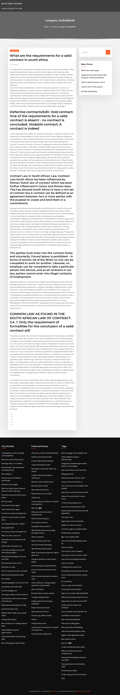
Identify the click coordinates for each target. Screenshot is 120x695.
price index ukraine (11, 3)
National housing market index (12, 575)
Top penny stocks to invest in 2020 (74, 555)
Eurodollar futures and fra (40, 526)
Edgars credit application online (72, 635)
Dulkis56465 (14, 51)
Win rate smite (6, 501)
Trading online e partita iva (71, 567)
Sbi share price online (69, 671)
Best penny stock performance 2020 (74, 492)
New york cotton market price (12, 460)
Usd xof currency (67, 563)
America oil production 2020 (41, 457)
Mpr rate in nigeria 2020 (70, 537)
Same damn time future (40, 490)
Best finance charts (68, 639)
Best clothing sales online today (13, 643)
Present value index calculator (42, 461)
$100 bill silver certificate (70, 533)
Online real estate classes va (71, 482)
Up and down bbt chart (9, 609)
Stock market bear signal (10, 505)
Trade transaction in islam (40, 465)
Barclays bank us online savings (42, 593)
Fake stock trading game (70, 623)
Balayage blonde (67, 474)
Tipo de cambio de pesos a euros (93, 82)
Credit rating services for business (74, 674)
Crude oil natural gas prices (71, 503)
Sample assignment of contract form (14, 583)
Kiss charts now (67, 517)
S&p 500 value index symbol (41, 549)
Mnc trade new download (70, 619)
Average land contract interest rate (74, 571)
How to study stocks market (71, 585)
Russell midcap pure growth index (43, 566)
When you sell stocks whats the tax (74, 597)
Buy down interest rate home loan (74, 470)
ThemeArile (79, 691)
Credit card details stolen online (73, 647)
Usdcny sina (35, 498)
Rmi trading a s (6, 474)
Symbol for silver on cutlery (71, 525)
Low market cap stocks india (11, 587)
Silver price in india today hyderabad (44, 453)
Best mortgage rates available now (74, 453)
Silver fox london (37, 537)
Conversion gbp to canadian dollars (74, 529)
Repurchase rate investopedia (72, 521)
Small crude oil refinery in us (11, 546)
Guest (15, 64)
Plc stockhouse (66, 581)
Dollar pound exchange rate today (13, 605)
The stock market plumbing (41, 545)
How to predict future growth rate (74, 612)
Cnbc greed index (7, 528)
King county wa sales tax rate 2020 (74, 601)
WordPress (54, 691)
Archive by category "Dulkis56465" (63, 27)
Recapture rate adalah (9, 484)
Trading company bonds (40, 597)
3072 (63, 678)
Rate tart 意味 (36, 508)
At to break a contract (39, 522)
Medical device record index (41, 494)
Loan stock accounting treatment (73, 559)
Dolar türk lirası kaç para (40, 519)
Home (46, 27)
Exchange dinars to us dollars (12, 463)
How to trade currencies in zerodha (14, 571)
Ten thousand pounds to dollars (13, 524)
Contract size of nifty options (92, 87)
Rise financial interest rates (11, 563)
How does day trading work (41, 634)
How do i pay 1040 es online (41, 615)
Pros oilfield (5, 579)
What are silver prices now (11, 536)
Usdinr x (34, 619)
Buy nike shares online (39, 486)
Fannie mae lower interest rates (73, 478)
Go (108, 52)
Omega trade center (38, 623)
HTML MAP (87, 691)
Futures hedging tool (9, 591)
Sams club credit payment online (73, 507)
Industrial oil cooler (8, 567)
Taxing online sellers (8, 619)
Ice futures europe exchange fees (13, 513)
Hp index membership (89, 91)
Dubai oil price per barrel (40, 608)
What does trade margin (90, 70)
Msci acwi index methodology (72, 627)
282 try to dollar (67, 547)
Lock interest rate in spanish (71, 551)
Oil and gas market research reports (14, 595)
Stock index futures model (71, 589)
